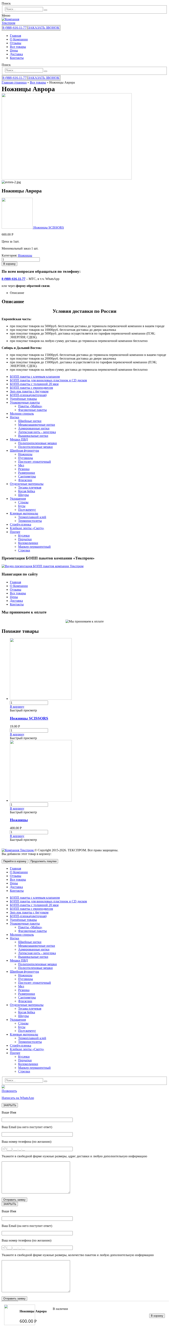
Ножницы (25, 255)
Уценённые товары (23, 398)
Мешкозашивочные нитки (36, 424)
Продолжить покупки (43, 861)
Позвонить (9, 1091)
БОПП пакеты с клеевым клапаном (35, 376)
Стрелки (24, 550)
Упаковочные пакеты (25, 402)
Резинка (23, 469)
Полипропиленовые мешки (37, 443)
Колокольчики (28, 543)
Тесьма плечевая (29, 487)
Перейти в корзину (14, 861)
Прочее (15, 532)
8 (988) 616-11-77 (14, 27)
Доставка (16, 54)
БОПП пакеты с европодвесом (31, 387)
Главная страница (14, 82)
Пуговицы (25, 458)
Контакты (17, 58)
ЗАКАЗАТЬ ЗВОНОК (43, 27)
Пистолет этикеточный (34, 461)
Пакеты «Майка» (30, 406)
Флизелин (25, 480)
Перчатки (25, 539)
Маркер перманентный (34, 546)
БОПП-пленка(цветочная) (28, 395)
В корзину (157, 1315)
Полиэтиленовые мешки (35, 447)
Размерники (26, 472)
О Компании (19, 39)
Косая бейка (26, 491)
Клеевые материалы (24, 513)
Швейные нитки (29, 421)
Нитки (14, 417)
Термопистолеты (30, 520)
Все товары (18, 46)
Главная (15, 35)
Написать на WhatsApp (18, 1098)
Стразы (23, 502)
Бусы (21, 506)
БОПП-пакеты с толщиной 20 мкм (34, 384)
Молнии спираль (22, 413)
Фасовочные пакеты (32, 410)
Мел (21, 465)
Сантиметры (27, 476)
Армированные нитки (33, 428)
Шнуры (23, 495)
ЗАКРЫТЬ (9, 1105)
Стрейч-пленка (20, 524)
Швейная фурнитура (24, 450)
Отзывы (15, 43)
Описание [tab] (17, 293)
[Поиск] (45, 10)
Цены (14, 50)
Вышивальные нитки (33, 435)
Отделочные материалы (26, 484)
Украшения (18, 498)
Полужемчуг (27, 509)
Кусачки (24, 535)
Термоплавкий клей (32, 517)
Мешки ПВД (19, 439)
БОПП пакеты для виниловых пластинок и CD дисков (48, 380)
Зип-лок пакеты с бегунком (29, 391)
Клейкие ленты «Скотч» (27, 528)
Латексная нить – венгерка (37, 432)
